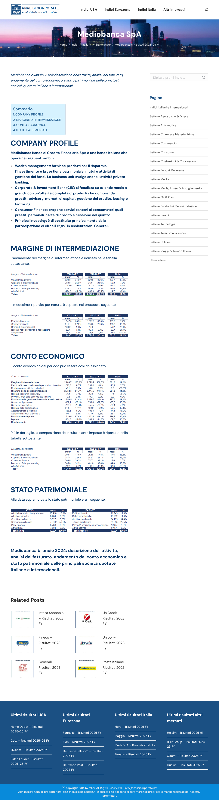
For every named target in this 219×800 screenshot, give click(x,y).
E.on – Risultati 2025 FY (79, 742)
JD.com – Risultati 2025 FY (29, 750)
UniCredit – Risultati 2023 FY (113, 618)
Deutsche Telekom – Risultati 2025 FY (82, 753)
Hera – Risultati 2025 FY (131, 727)
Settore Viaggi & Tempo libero (170, 251)
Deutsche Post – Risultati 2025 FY (80, 767)
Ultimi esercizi (159, 260)
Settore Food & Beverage (167, 170)
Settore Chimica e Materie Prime (172, 134)
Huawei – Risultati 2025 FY (185, 765)
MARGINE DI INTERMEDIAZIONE (38, 120)
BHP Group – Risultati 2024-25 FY (187, 744)
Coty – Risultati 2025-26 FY (30, 740)
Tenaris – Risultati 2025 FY (133, 754)
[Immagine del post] (22, 619)
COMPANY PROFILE (29, 114)
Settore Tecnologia (162, 224)
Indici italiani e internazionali (169, 107)
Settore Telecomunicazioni (168, 233)
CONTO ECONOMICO (31, 125)
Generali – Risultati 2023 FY (49, 667)
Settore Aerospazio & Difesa (169, 116)
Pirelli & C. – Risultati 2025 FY (135, 745)
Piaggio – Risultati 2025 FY (133, 736)
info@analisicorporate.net (140, 788)
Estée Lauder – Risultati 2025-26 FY (27, 761)
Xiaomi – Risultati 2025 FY (185, 756)
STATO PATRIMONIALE (32, 130)
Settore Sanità (159, 215)
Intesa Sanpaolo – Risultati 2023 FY (51, 618)
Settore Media (159, 179)
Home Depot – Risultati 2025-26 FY (27, 729)
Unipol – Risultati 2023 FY (113, 643)
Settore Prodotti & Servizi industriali (174, 206)
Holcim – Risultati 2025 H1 (185, 733)
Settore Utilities (160, 242)
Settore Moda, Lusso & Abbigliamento (176, 188)
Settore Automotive (163, 125)
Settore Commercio (163, 143)
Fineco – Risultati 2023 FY (49, 643)
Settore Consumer (162, 152)
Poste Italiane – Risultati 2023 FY (115, 667)
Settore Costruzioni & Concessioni (173, 161)
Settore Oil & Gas (162, 197)
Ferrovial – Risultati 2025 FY (82, 733)
